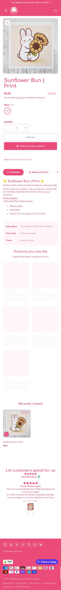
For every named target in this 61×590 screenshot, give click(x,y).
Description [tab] (15, 172)
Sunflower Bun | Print (21, 159)
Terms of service (35, 583)
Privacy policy (21, 583)
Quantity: (8, 122)
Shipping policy (50, 583)
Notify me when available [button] (32, 146)
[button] (55, 11)
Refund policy (8, 583)
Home (6, 159)
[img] (30, 473)
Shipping (20, 97)
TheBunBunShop (16, 579)
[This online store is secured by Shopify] (8, 562)
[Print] (7, 111)
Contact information (22, 587)
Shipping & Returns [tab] (40, 172)
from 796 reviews (29, 476)
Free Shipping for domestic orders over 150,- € (30, 2)
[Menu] (6, 11)
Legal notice (8, 587)
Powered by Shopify (31, 579)
